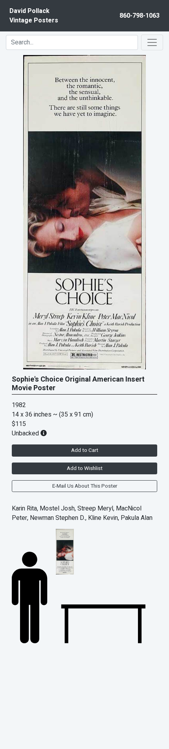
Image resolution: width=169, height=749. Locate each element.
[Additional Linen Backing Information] (43, 433)
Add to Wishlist (85, 468)
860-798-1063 (139, 15)
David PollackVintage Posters (33, 15)
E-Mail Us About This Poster (84, 486)
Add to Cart (84, 450)
